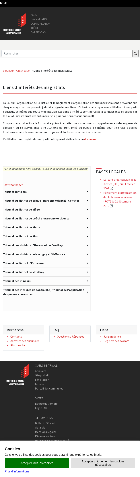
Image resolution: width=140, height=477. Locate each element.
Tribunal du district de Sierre (21, 227)
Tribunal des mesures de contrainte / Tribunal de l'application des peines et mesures (43, 292)
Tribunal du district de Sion (20, 236)
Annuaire (40, 371)
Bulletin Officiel (45, 423)
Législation (42, 380)
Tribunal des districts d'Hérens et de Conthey (33, 245)
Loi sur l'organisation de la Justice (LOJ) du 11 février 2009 (119, 184)
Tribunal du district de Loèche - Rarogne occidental (36, 218)
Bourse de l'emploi (46, 404)
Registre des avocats (116, 341)
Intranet (40, 384)
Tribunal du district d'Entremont (24, 263)
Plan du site (17, 345)
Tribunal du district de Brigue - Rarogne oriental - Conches (41, 201)
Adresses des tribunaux (24, 341)
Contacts (16, 336)
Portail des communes (49, 388)
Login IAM (41, 408)
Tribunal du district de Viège (21, 209)
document (90, 139)
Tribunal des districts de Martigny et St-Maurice (34, 254)
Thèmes (35, 28)
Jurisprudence (112, 336)
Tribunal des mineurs (17, 281)
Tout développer (13, 185)
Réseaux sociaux (45, 436)
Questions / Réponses (70, 336)
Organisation (39, 19)
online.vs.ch (38, 32)
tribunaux (9, 71)
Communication (40, 24)
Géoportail (42, 375)
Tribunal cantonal (15, 192)
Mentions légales (46, 432)
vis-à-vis (40, 427)
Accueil (35, 15)
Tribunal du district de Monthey (23, 272)
